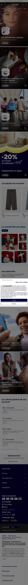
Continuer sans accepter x (7, 279)
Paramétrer (14, 303)
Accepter (14, 300)
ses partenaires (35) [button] (7, 285)
